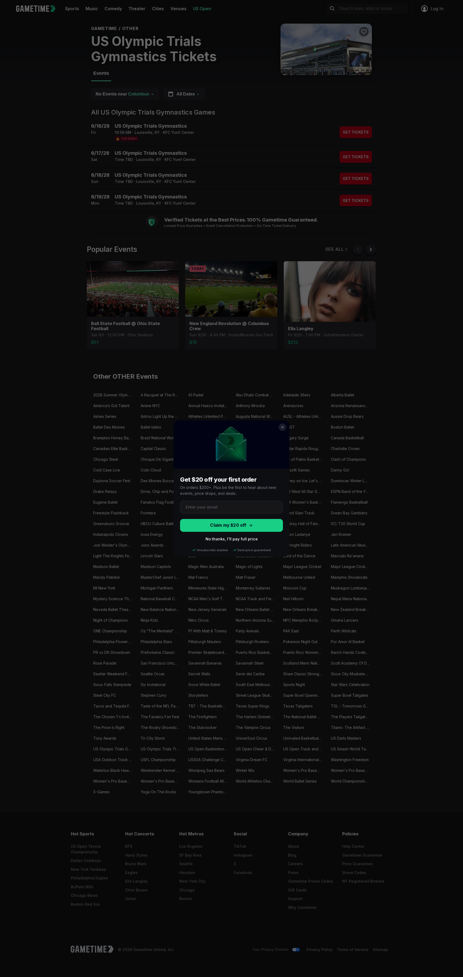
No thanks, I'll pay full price (232, 539)
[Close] (282, 427)
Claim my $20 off (228, 525)
